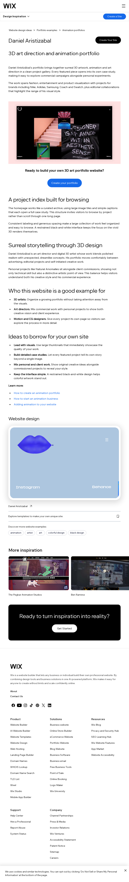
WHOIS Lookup (18, 767)
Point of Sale (57, 773)
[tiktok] (31, 705)
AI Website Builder (20, 730)
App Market (97, 748)
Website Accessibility (102, 754)
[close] (125, 871)
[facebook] (13, 705)
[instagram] (25, 705)
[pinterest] (37, 705)
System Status (18, 833)
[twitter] (43, 705)
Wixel (13, 785)
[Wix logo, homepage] (9, 6)
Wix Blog (96, 724)
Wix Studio (16, 791)
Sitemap (54, 851)
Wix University (57, 791)
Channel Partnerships (61, 815)
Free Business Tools (61, 767)
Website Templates (20, 736)
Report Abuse (17, 827)
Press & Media (58, 821)
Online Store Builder (61, 730)
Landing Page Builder (22, 754)
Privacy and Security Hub (105, 730)
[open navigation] (124, 6)
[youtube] (19, 705)
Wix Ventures (57, 833)
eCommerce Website (61, 736)
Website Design (18, 742)
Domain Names (18, 760)
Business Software (60, 754)
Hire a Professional (20, 821)
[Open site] (38, 573)
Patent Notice (57, 845)
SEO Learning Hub (101, 736)
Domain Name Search (22, 773)
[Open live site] (64, 585)
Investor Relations (60, 827)
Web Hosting (17, 748)
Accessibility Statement (63, 839)
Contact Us (16, 696)
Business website (59, 724)
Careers (54, 857)
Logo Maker (56, 785)
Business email (58, 760)
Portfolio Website (59, 742)
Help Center (16, 815)
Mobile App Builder (20, 797)
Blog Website (57, 748)
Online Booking (58, 779)
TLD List (14, 779)
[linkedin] (50, 705)
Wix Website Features (103, 742)
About (13, 691)
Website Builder (18, 724)
